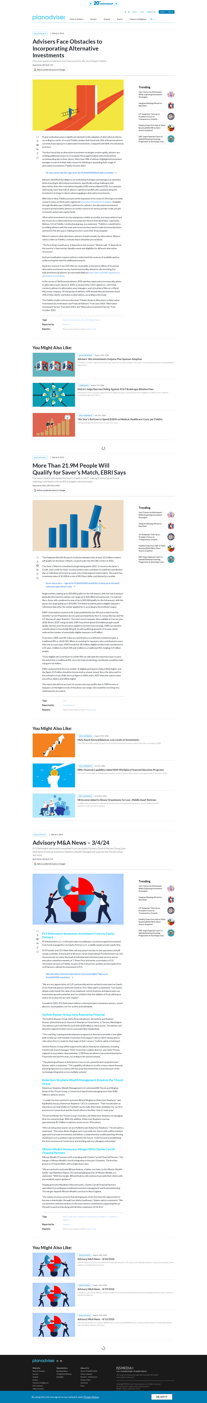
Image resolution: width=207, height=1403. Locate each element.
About (135, 12)
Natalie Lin (47, 65)
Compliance (84, 385)
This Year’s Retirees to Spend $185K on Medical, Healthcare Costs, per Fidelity (120, 419)
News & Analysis (76, 19)
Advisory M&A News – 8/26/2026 (96, 1259)
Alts (82, 320)
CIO (118, 1371)
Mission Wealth (99, 1217)
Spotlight (60, 1377)
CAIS (86, 320)
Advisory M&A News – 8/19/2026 (96, 1289)
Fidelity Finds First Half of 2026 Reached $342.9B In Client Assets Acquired (152, 127)
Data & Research (40, 33)
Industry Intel (91, 329)
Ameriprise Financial (86, 1217)
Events (120, 19)
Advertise (84, 1383)
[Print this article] (37, 157)
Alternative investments (71, 320)
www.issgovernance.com (125, 1377)
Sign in (162, 12)
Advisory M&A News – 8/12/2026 (96, 1319)
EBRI (65, 701)
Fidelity (91, 320)
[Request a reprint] (37, 153)
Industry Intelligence (138, 19)
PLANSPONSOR (140, 1371)
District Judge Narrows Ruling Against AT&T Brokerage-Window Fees (115, 389)
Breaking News (62, 1371)
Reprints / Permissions (88, 1377)
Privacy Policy (91, 1396)
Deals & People (39, 835)
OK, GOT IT (161, 1396)
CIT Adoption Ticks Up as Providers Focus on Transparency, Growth (149, 116)
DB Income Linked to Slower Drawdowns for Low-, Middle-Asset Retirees (117, 799)
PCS (107, 1217)
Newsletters (151, 12)
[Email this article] (37, 137)
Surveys (93, 19)
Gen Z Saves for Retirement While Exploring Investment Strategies (150, 94)
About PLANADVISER (88, 1371)
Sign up (170, 12)
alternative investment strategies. (96, 202)
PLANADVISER (126, 1371)
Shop (142, 12)
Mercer (97, 320)
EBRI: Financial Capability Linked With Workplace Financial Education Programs (121, 769)
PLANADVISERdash (64, 1374)
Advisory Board (86, 1374)
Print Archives (38, 1386)
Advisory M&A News (70, 1217)
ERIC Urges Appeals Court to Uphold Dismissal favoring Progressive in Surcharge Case (151, 139)
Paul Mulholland (51, 485)
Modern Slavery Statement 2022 (128, 1389)
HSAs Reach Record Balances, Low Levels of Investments (108, 739)
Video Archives (38, 1389)
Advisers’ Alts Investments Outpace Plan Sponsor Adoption (110, 359)
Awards (107, 19)
